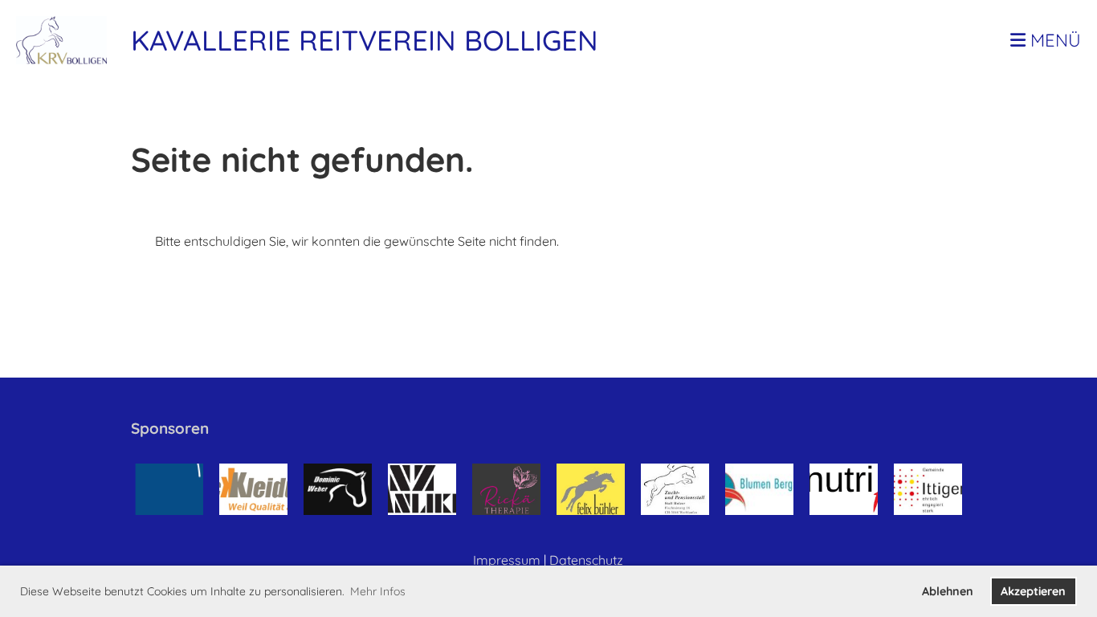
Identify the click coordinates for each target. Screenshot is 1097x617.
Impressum (506, 560)
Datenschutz (586, 560)
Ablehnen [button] (947, 591)
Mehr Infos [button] (378, 591)
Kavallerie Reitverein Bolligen (364, 40)
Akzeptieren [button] (1033, 591)
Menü (1053, 40)
